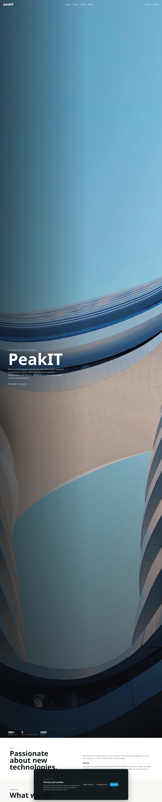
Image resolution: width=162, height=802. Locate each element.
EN (147, 4)
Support (156, 4)
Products (82, 4)
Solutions (75, 4)
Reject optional (88, 784)
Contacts (90, 4)
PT (145, 4)
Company (67, 4)
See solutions (23, 384)
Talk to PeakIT (12, 384)
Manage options (102, 784)
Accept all (114, 784)
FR (152, 4)
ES (150, 4)
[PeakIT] (8, 4)
